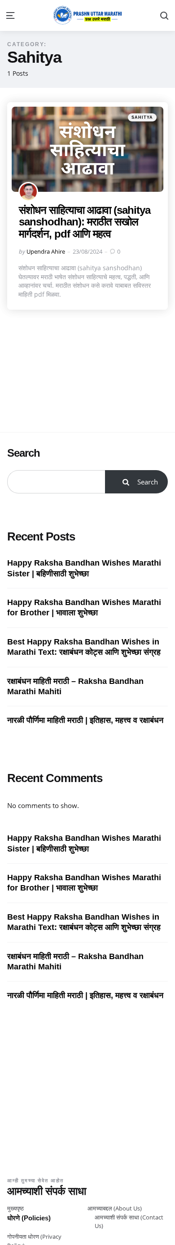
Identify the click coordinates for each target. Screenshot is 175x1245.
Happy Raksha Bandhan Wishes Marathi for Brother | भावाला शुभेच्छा (84, 607)
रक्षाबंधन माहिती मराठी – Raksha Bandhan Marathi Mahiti (75, 686)
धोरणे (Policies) (29, 1218)
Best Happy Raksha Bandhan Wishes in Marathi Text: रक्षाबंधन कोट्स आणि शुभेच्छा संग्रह (84, 647)
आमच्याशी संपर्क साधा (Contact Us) (129, 1221)
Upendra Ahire (45, 251)
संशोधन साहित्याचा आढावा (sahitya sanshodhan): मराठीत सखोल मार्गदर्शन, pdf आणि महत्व (84, 222)
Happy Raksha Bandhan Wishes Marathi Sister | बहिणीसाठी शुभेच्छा (84, 568)
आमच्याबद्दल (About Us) (115, 1208)
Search (23, 453)
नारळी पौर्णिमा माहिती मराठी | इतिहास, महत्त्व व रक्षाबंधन (85, 720)
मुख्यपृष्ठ (15, 1208)
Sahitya (142, 117)
